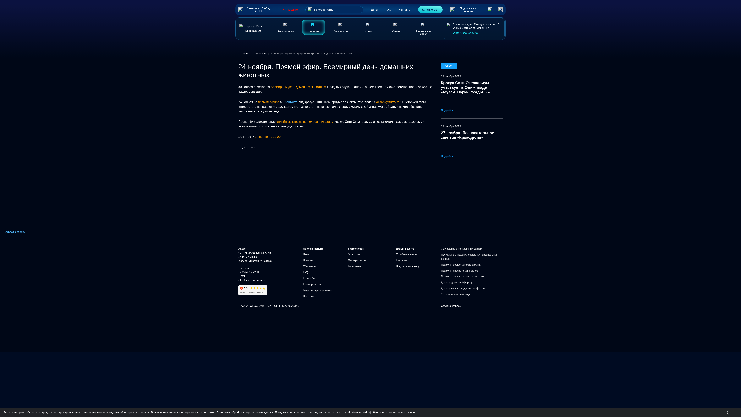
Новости (308, 260)
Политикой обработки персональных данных (245, 412)
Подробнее (448, 110)
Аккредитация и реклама (317, 290)
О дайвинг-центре (406, 254)
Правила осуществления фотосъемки (463, 276)
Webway (456, 305)
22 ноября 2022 (451, 76)
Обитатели (309, 266)
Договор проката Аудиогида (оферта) (463, 288)
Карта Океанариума (465, 32)
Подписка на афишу (408, 266)
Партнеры (308, 296)
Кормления (354, 266)
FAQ (388, 9)
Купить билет (430, 9)
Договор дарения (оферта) (456, 282)
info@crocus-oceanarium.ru (253, 280)
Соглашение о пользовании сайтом (461, 248)
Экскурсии (354, 254)
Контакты (404, 9)
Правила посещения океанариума (460, 264)
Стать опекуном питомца (455, 294)
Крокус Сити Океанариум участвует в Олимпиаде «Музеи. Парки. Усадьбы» (465, 87)
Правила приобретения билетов (459, 270)
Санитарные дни (312, 284)
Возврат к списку (14, 231)
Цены (374, 9)
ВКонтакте (290, 102)
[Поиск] (310, 9)
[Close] (730, 412)
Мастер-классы (357, 260)
